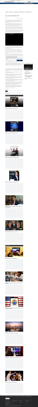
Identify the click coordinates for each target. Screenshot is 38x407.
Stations (10, 3)
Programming (16, 3)
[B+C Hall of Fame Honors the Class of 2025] (28, 67)
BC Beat (6, 91)
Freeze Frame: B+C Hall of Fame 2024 (28, 78)
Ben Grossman (7, 16)
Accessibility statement (7, 402)
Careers (13, 402)
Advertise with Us (20, 402)
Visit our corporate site (28, 396)
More (21, 3)
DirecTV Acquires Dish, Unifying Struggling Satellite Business (28, 73)
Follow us (19, 18)
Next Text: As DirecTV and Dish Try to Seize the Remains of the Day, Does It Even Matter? (28, 76)
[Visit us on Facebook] (28, 1)
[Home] (5, 3)
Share (6, 18)
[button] (32, 1)
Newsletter (22, 18)
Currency (13, 3)
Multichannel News (18, 0)
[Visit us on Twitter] (29, 1)
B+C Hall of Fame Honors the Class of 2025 (28, 68)
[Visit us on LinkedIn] (30, 1)
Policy (19, 3)
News (7, 3)
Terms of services (13, 63)
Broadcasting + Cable (13, 0)
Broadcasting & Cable (11, 16)
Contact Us (27, 402)
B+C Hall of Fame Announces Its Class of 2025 (28, 70)
